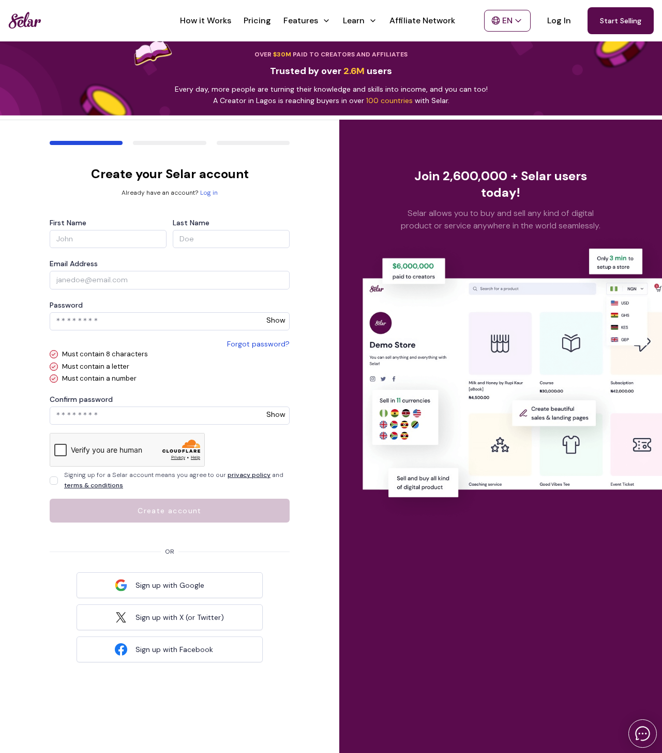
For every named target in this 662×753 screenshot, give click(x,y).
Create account (170, 510)
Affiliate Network (422, 20)
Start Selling (620, 20)
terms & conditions (93, 485)
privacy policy (249, 475)
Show (275, 320)
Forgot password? (258, 344)
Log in (209, 193)
